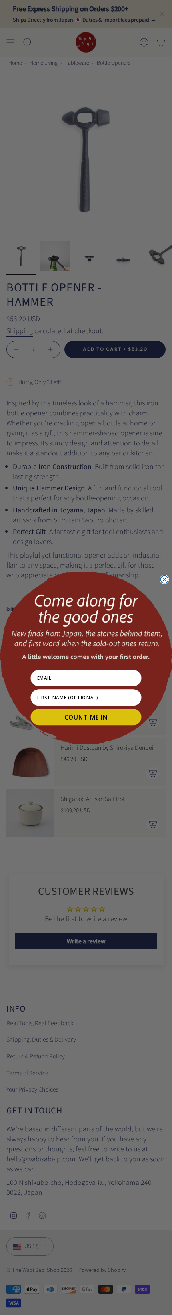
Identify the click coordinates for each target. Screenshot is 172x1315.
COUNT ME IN (86, 717)
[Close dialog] (164, 579)
